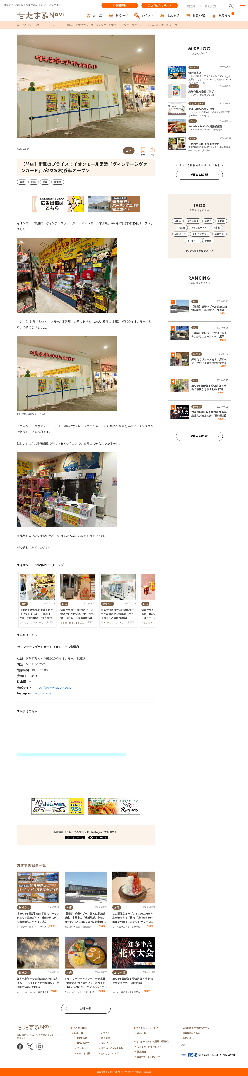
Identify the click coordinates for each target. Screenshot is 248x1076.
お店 (52, 25)
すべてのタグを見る (197, 250)
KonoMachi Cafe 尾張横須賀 (205, 126)
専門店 (137, 927)
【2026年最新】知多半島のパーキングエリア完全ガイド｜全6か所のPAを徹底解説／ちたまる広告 (38, 917)
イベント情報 (83, 1053)
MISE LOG (82, 1038)
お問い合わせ (189, 1038)
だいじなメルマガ (110, 1053)
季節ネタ (46, 992)
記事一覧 (85, 1008)
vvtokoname (42, 693)
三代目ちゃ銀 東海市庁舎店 (203, 143)
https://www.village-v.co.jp (53, 687)
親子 (80, 927)
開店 (31, 927)
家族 (89, 927)
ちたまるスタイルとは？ (149, 1046)
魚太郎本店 (194, 72)
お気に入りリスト (161, 5)
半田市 (102, 926)
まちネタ (73, 927)
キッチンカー (23, 992)
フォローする (99, 837)
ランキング (82, 1048)
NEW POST (83, 1043)
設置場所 (141, 1051)
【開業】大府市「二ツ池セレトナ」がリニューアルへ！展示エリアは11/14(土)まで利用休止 (209, 336)
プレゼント (106, 1043)
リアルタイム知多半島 (112, 1048)
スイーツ (129, 927)
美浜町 (54, 991)
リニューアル (200, 227)
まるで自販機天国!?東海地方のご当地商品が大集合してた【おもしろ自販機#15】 (117, 613)
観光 (44, 927)
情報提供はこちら (191, 1033)
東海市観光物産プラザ (201, 91)
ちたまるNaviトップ (28, 25)
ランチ (115, 927)
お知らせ (105, 1033)
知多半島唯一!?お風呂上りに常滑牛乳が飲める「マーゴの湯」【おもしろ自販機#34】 (76, 613)
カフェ (122, 927)
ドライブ (38, 927)
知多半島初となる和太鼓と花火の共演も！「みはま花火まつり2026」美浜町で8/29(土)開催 (38, 982)
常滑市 (102, 991)
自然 (217, 227)
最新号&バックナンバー (148, 1056)
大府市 (52, 926)
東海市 (147, 991)
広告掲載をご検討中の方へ (196, 1028)
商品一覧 (141, 1033)
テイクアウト (23, 927)
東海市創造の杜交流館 (201, 108)
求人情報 (105, 1038)
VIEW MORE (199, 175)
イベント (33, 992)
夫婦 (84, 927)
